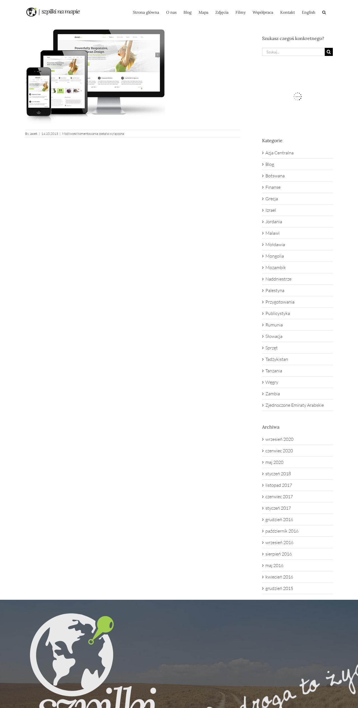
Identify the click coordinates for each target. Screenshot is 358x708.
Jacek (33, 133)
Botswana (275, 175)
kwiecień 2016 (279, 577)
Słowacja (273, 336)
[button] (324, 11)
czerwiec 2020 (279, 450)
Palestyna (274, 290)
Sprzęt (271, 348)
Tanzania (273, 370)
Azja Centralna (279, 153)
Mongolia (274, 256)
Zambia (272, 393)
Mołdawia (275, 244)
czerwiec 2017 (279, 496)
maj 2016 (274, 565)
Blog (269, 164)
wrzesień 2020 (279, 439)
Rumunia (274, 325)
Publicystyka (277, 313)
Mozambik (275, 267)
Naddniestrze (278, 279)
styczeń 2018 (278, 473)
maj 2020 (274, 462)
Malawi (272, 233)
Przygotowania (280, 302)
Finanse (273, 187)
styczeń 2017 (278, 508)
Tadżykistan (276, 359)
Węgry (271, 382)
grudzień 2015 (279, 588)
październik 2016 (281, 531)
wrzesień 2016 (279, 542)
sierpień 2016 (278, 554)
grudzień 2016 (279, 519)
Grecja (271, 198)
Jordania (273, 221)
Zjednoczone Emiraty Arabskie (294, 405)
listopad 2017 (278, 485)
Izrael (270, 210)
